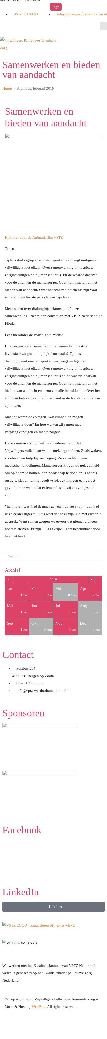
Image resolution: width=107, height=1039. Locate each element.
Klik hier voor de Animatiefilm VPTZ (34, 237)
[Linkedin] (19, 28)
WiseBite (38, 1007)
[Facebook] (6, 28)
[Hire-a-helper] (38, 1025)
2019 (53, 579)
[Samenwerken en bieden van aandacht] (53, 181)
